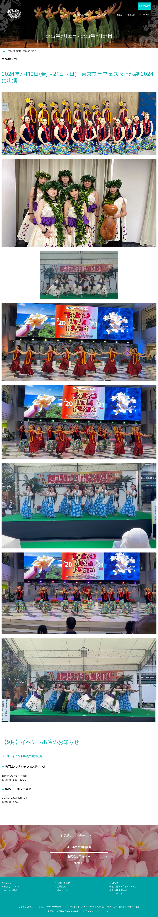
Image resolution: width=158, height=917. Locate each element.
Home (7, 882)
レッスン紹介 (10, 890)
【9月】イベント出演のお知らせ (40, 742)
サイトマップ (116, 894)
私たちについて (12, 886)
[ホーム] (4, 51)
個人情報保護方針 (118, 890)
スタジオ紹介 (63, 882)
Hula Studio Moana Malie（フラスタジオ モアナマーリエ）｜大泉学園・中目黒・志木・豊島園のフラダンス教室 (92, 907)
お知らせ (113, 882)
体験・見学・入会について (122, 886)
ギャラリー (62, 890)
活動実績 (61, 886)
